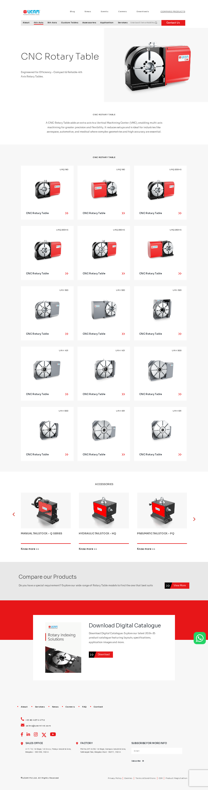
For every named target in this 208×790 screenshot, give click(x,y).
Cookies (128, 778)
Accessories (89, 22)
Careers (122, 11)
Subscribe (136, 761)
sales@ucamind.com (38, 726)
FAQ (84, 707)
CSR (161, 778)
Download (104, 654)
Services (123, 22)
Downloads (142, 11)
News (87, 11)
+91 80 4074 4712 (35, 720)
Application (106, 22)
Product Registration (176, 778)
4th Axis (38, 22)
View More (180, 585)
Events (104, 11)
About (26, 22)
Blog (72, 11)
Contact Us (173, 22)
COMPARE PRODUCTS (173, 11)
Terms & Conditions (145, 778)
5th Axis (52, 22)
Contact (98, 707)
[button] (192, 517)
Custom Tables (69, 22)
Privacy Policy (115, 778)
